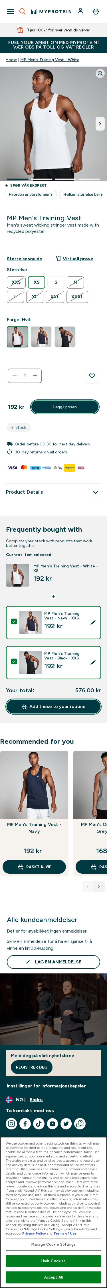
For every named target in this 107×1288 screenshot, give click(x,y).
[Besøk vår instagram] (11, 1123)
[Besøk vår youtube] (52, 1123)
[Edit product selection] (93, 622)
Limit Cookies (53, 1261)
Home (11, 59)
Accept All (53, 1277)
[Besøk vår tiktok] (39, 1123)
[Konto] (81, 11)
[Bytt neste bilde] (100, 124)
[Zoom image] (100, 73)
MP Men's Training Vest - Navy (34, 828)
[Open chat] (80, 1123)
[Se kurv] (96, 11)
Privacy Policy (34, 1233)
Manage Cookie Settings (53, 1244)
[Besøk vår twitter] (66, 1123)
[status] (25, 376)
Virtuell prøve (78, 258)
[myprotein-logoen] (51, 11)
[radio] (16, 282)
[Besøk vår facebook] (25, 1123)
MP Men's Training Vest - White (49, 59)
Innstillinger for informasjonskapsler (46, 1085)
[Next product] (99, 886)
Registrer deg (31, 1067)
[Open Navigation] (10, 11)
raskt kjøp (39, 867)
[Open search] (23, 11)
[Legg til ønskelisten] (92, 376)
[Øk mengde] (35, 376)
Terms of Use (64, 1233)
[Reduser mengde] (14, 376)
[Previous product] (87, 886)
